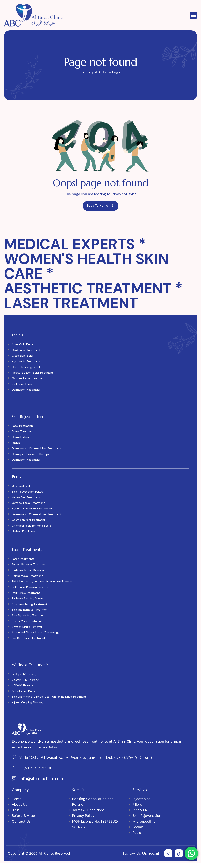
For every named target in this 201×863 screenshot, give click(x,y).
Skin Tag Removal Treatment (30, 609)
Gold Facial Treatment (26, 350)
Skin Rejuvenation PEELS (27, 491)
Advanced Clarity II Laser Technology (35, 632)
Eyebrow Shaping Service (28, 598)
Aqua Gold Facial (23, 344)
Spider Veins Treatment (27, 621)
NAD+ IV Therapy (22, 685)
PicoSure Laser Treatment (28, 638)
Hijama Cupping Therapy (27, 702)
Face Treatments (23, 426)
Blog (15, 810)
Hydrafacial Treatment (26, 361)
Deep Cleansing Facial (26, 367)
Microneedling (144, 821)
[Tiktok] (179, 853)
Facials (16, 442)
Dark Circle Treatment (26, 593)
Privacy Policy (83, 815)
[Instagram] (168, 853)
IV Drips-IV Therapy (24, 674)
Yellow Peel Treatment (26, 497)
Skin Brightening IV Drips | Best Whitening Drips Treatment (49, 696)
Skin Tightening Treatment (29, 615)
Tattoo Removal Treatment (29, 564)
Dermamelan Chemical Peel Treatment (36, 448)
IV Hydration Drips (23, 691)
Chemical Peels (21, 486)
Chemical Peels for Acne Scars (31, 525)
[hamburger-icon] (193, 15)
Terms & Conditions (88, 810)
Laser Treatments (23, 559)
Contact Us (21, 821)
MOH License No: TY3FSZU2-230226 (95, 824)
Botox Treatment (23, 431)
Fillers (137, 804)
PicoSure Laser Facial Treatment (32, 372)
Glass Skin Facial (22, 355)
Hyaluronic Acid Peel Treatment (32, 508)
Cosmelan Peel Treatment (28, 520)
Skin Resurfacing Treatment (29, 604)
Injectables (141, 798)
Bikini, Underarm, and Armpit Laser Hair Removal (42, 581)
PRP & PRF (141, 810)
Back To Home (98, 205)
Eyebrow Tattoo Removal (28, 570)
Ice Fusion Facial (22, 384)
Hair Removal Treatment (27, 576)
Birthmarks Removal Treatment (32, 587)
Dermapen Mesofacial (26, 389)
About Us (19, 804)
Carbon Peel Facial (24, 531)
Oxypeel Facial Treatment (28, 378)
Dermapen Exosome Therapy (30, 454)
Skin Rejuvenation (147, 815)
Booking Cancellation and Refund (93, 801)
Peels (137, 832)
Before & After (23, 815)
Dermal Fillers (20, 437)
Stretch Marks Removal (27, 626)
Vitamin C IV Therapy (25, 680)
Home (16, 798)
